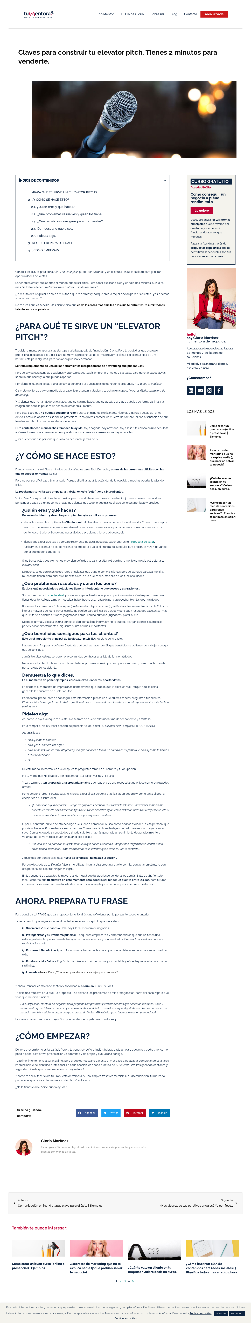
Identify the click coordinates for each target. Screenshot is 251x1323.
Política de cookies (201, 1313)
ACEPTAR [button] (221, 1313)
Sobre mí (157, 14)
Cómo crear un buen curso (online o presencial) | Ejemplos (222, 431)
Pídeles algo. (46, 236)
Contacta (190, 14)
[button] (164, 180)
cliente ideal (56, 595)
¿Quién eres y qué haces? (56, 207)
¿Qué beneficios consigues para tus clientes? (70, 221)
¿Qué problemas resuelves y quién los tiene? (70, 214)
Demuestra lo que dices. (55, 228)
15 (133, 1280)
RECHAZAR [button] (237, 1313)
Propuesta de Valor (142, 541)
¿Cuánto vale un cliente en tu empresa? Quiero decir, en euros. (221, 483)
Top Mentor (105, 14)
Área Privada (214, 14)
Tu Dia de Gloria (132, 14)
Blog (174, 14)
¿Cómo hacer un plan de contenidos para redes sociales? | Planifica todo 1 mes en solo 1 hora (222, 511)
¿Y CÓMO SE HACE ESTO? (50, 199)
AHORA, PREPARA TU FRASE (53, 243)
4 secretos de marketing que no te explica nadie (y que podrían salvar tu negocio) (222, 457)
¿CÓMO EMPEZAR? (46, 250)
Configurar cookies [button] (126, 1318)
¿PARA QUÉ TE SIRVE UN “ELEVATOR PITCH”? (64, 192)
